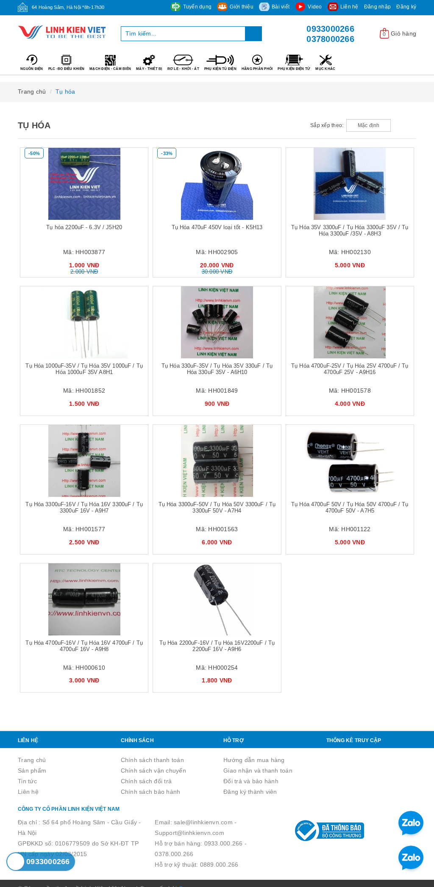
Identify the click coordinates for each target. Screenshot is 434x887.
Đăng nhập (377, 7)
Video (315, 7)
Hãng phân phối (257, 69)
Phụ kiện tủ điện (220, 69)
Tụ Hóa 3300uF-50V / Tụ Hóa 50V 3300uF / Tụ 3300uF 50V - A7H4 (217, 507)
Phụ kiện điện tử (294, 69)
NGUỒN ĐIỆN (31, 69)
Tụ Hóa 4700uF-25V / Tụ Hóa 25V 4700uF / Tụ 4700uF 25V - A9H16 (349, 369)
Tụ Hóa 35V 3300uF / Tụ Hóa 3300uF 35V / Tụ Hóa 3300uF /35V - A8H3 (349, 230)
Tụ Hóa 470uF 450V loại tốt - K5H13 (217, 227)
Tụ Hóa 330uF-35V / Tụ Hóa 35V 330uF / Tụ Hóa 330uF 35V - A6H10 (217, 369)
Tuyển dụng (197, 7)
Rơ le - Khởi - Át (183, 69)
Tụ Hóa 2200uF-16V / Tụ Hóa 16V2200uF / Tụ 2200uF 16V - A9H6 (217, 646)
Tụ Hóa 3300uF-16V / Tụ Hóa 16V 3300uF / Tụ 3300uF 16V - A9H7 (83, 507)
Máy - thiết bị (149, 69)
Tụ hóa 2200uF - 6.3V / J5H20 (84, 227)
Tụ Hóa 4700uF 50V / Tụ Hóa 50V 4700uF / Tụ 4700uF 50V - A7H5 (349, 507)
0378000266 (330, 39)
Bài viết (280, 7)
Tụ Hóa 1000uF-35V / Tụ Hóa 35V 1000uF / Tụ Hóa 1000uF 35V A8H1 (83, 369)
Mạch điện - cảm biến (110, 69)
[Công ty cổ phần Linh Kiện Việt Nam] (63, 32)
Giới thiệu (241, 7)
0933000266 (330, 28)
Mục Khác (325, 69)
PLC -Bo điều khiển (66, 69)
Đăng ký (406, 7)
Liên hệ (349, 7)
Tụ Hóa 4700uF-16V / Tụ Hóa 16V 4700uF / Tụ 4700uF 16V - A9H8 (83, 646)
